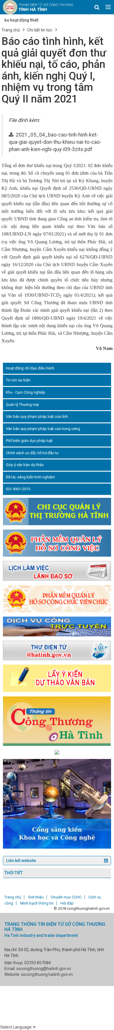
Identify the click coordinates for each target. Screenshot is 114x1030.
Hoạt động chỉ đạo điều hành (30, 368)
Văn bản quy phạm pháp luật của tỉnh (37, 416)
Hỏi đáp (67, 903)
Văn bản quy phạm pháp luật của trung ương (43, 428)
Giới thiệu (36, 897)
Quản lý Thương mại (22, 404)
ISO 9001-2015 (18, 489)
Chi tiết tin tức (39, 30)
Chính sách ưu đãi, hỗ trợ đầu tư (32, 453)
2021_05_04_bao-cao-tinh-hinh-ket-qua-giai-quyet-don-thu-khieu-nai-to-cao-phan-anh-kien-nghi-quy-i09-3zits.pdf (55, 142)
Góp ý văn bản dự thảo (25, 465)
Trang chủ (10, 30)
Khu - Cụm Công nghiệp (25, 392)
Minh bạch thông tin (36, 903)
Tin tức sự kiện (18, 380)
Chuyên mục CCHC (66, 897)
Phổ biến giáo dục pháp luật (29, 440)
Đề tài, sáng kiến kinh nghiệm (30, 477)
